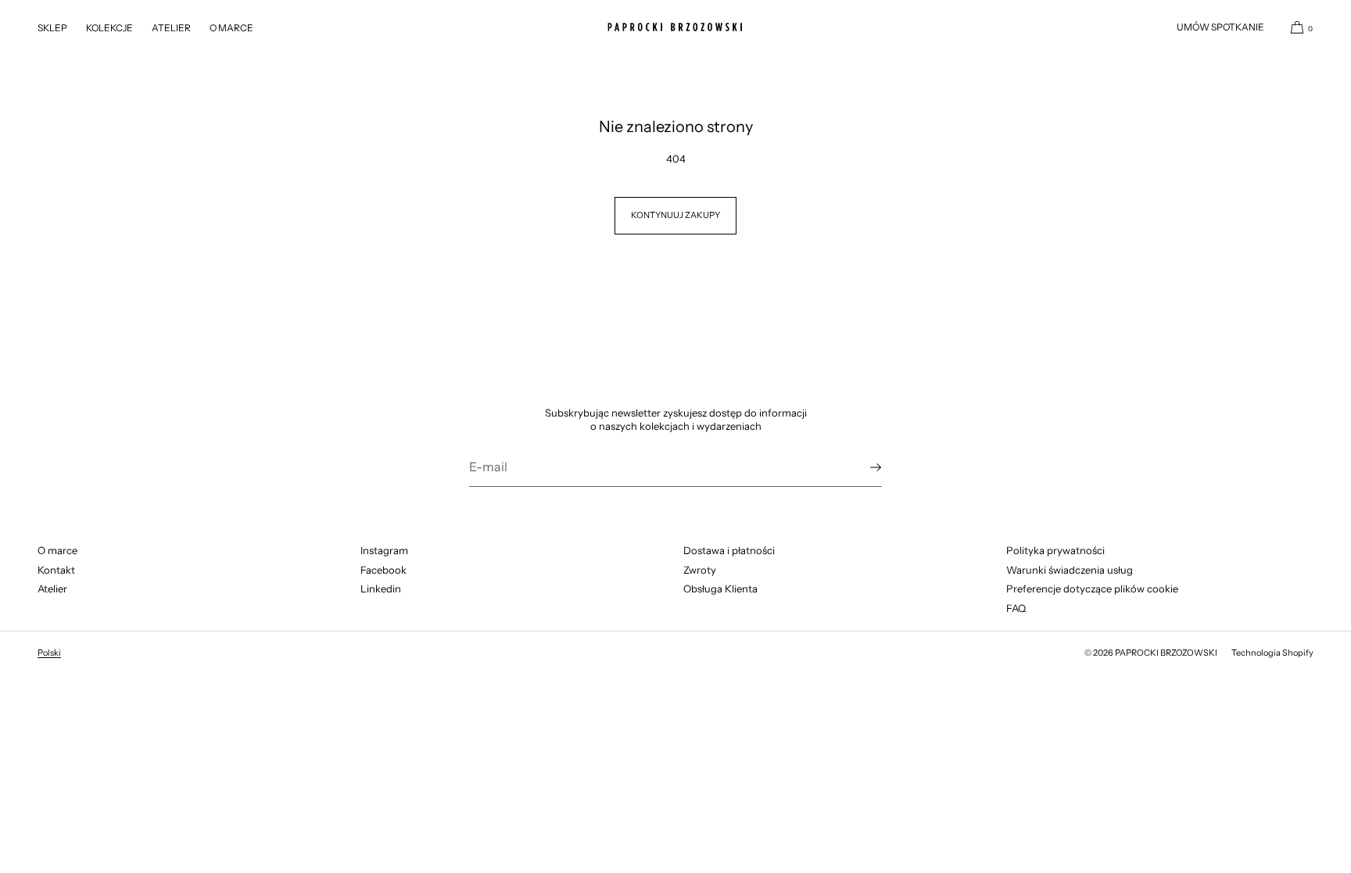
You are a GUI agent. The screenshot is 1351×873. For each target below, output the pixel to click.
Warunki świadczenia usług (1069, 570)
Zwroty (699, 570)
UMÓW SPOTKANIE (1220, 27)
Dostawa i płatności (729, 550)
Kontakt (56, 570)
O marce (57, 550)
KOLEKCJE (109, 28)
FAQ (1016, 608)
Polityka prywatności (1055, 550)
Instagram (384, 550)
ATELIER (171, 28)
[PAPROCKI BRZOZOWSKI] (675, 27)
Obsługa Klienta (720, 588)
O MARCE (231, 28)
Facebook (383, 570)
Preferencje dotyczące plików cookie (1092, 588)
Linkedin (380, 588)
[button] (1295, 27)
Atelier (52, 588)
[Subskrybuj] (862, 467)
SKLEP (52, 28)
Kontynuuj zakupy (675, 214)
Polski (49, 652)
